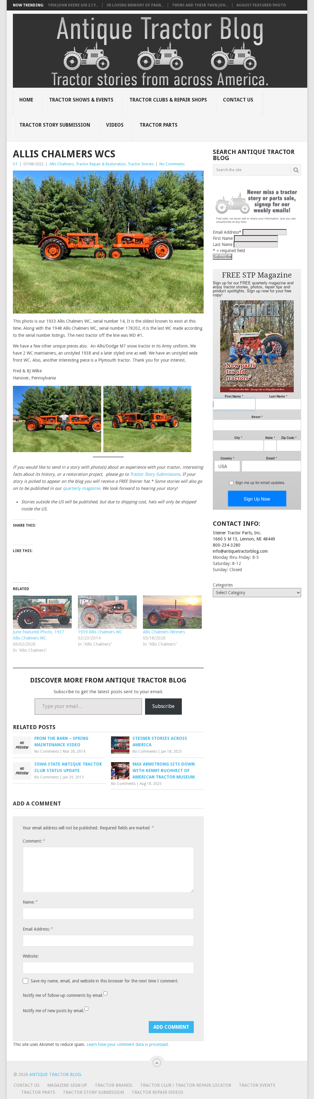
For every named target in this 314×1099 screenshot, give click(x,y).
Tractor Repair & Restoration (101, 164)
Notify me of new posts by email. (53, 1010)
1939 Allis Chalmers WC (100, 631)
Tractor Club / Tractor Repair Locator (185, 1085)
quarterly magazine (81, 488)
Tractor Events (257, 1085)
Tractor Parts (159, 125)
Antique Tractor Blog (55, 1074)
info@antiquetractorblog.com (240, 551)
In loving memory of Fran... (135, 5)
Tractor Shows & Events (81, 100)
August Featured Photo (261, 5)
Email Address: (38, 929)
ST (15, 164)
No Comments (172, 164)
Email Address (227, 232)
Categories (223, 584)
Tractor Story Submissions (155, 474)
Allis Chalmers (61, 164)
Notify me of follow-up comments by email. (63, 995)
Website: (31, 956)
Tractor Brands (113, 1085)
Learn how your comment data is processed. (127, 1044)
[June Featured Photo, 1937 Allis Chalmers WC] (42, 612)
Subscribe (163, 706)
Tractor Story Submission (54, 125)
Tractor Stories (141, 164)
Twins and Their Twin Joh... (200, 5)
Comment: (34, 841)
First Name (223, 238)
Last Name (222, 244)
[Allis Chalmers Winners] (172, 612)
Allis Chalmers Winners (164, 631)
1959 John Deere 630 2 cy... (73, 5)
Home (26, 100)
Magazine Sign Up (67, 1085)
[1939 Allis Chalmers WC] (107, 612)
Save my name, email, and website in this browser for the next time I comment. (104, 980)
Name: (30, 902)
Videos (115, 125)
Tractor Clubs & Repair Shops (168, 100)
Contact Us (238, 100)
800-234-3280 (226, 545)
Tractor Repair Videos (157, 1092)
